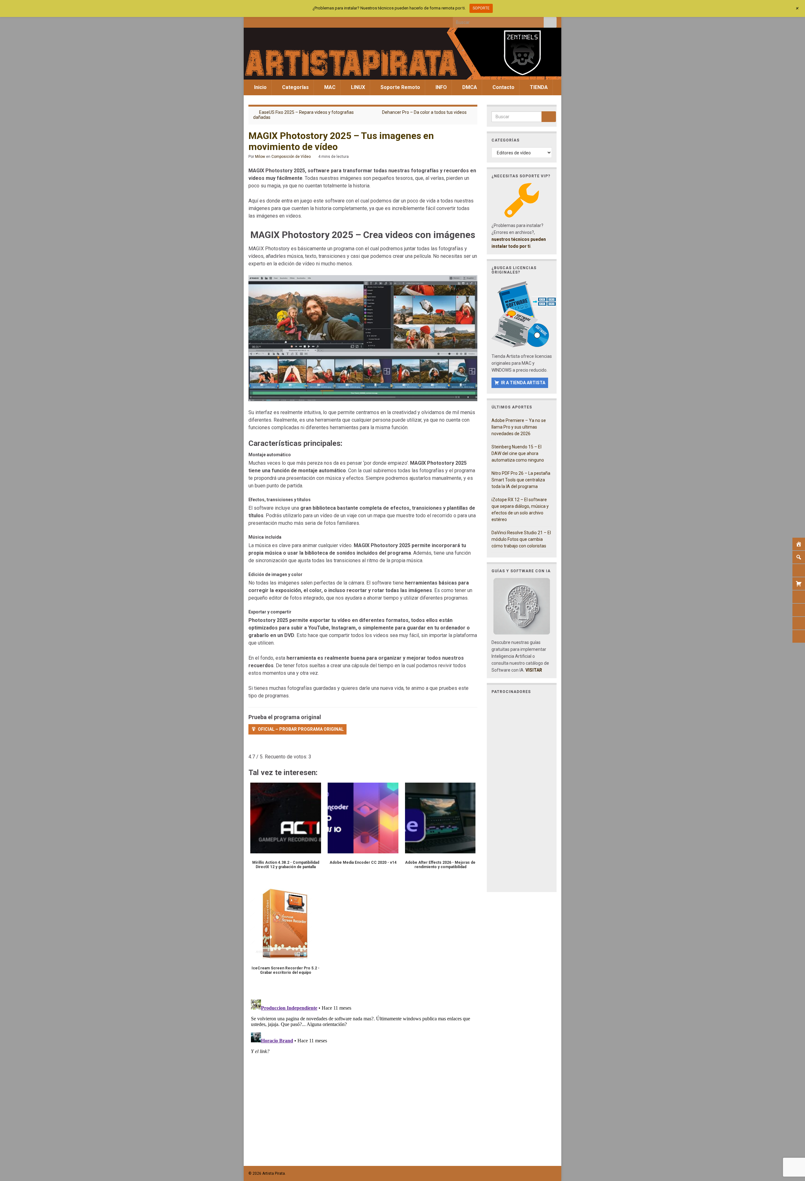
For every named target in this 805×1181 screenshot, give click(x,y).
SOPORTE (481, 8)
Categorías (295, 87)
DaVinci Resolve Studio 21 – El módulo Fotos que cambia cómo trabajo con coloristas (521, 539)
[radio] (251, 747)
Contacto (502, 87)
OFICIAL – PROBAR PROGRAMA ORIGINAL (301, 729)
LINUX (357, 87)
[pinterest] (303, 20)
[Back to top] (791, 1143)
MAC (329, 87)
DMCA (469, 87)
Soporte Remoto (399, 87)
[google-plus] (293, 20)
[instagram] (272, 20)
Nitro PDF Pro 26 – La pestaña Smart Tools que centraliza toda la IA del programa (520, 480)
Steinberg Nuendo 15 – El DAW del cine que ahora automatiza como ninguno (517, 453)
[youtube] (283, 20)
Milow (260, 156)
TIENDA (538, 87)
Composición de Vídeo (291, 156)
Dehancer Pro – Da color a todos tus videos (424, 112)
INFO (440, 87)
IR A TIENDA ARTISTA (523, 382)
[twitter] (262, 20)
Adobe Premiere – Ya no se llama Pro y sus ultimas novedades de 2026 (518, 427)
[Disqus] (362, 1075)
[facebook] (251, 20)
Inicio (260, 87)
